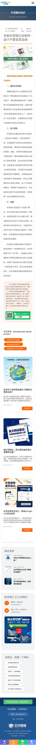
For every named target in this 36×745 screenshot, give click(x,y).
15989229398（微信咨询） (18, 702)
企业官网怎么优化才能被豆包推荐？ (22, 571)
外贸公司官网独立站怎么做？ (22, 559)
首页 (4, 743)
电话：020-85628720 (18, 714)
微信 (22, 743)
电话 (13, 743)
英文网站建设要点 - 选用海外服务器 (22, 583)
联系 (31, 743)
